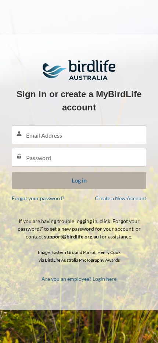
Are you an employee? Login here (79, 279)
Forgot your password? (38, 198)
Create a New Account (120, 198)
